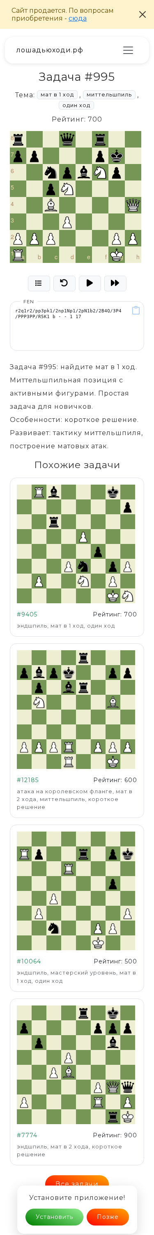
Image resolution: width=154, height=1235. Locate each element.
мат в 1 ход (57, 94)
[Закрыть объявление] (142, 14)
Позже (108, 1210)
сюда (78, 18)
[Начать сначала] (64, 283)
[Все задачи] (39, 283)
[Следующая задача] (115, 283)
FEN (28, 302)
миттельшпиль (109, 94)
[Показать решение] (90, 283)
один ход (76, 105)
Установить (54, 1210)
